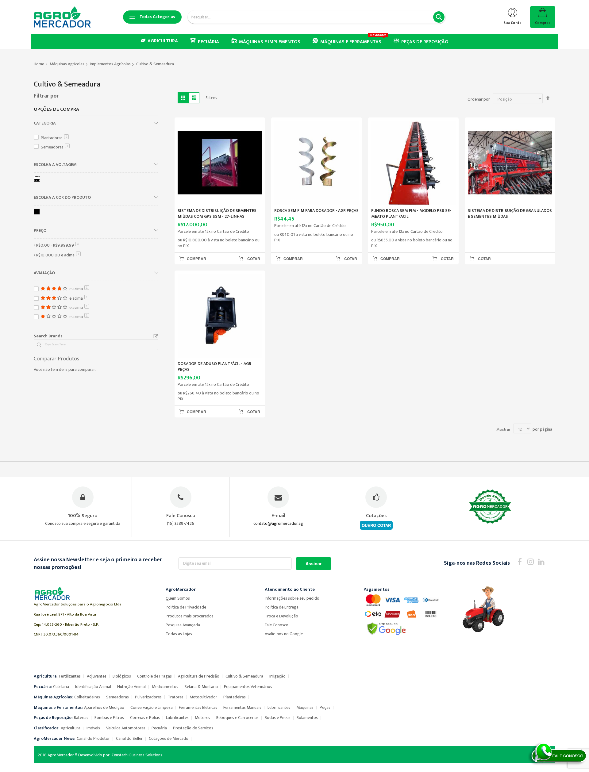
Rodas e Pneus (278, 717)
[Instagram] (530, 561)
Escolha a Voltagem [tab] (55, 164)
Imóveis (93, 728)
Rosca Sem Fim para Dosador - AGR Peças (316, 210)
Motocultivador (203, 697)
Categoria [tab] (45, 123)
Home (39, 63)
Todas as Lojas (179, 633)
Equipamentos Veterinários (248, 686)
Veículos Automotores (125, 728)
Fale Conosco (276, 624)
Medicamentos (165, 686)
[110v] (38, 180)
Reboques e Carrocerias (237, 717)
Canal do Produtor (93, 738)
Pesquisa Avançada (183, 624)
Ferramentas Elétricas (198, 707)
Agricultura (70, 728)
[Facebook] (520, 561)
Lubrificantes (279, 707)
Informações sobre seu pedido (292, 598)
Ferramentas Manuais (242, 707)
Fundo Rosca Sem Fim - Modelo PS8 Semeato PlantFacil (411, 213)
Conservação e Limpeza (151, 707)
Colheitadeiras (87, 697)
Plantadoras (54, 137)
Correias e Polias (145, 717)
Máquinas (305, 707)
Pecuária (159, 728)
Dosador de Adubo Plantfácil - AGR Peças (214, 366)
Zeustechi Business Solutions (136, 755)
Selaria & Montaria (201, 686)
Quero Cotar (376, 525)
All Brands (155, 336)
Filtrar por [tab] (46, 96)
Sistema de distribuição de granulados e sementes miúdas (510, 213)
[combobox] (316, 17)
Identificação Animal (93, 686)
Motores (202, 717)
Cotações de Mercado (168, 738)
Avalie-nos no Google (284, 633)
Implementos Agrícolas (110, 63)
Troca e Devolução (281, 616)
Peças (325, 707)
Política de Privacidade (186, 607)
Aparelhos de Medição (104, 707)
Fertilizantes (70, 676)
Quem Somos (178, 598)
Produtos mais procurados (190, 616)
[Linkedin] (541, 561)
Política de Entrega (281, 607)
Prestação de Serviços (193, 728)
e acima (58, 255)
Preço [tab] (40, 230)
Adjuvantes (96, 676)
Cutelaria (61, 686)
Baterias (81, 717)
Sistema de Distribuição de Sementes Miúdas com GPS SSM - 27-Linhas (217, 213)
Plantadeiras (234, 697)
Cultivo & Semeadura (244, 676)
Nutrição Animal (131, 686)
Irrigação (277, 676)
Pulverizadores (148, 697)
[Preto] (38, 213)
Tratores (175, 697)
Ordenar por (479, 99)
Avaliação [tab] (44, 272)
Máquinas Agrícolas (67, 63)
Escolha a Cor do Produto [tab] (62, 197)
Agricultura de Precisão (198, 676)
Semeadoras (54, 147)
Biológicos (122, 676)
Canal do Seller (129, 738)
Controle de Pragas (154, 676)
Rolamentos (307, 717)
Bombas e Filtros (109, 717)
